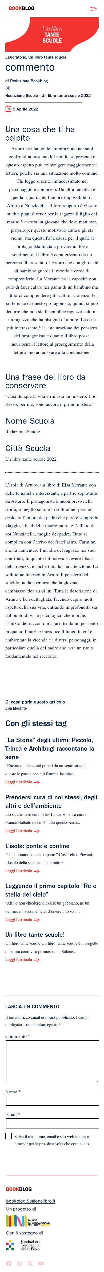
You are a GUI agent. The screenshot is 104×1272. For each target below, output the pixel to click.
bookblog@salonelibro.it (30, 1201)
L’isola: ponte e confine (37, 847)
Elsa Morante (16, 709)
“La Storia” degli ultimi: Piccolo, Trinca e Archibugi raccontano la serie (49, 749)
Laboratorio (15, 58)
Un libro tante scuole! (35, 935)
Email (13, 1114)
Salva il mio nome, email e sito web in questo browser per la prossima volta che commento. (52, 1140)
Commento (17, 1036)
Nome (13, 1091)
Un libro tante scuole (47, 58)
